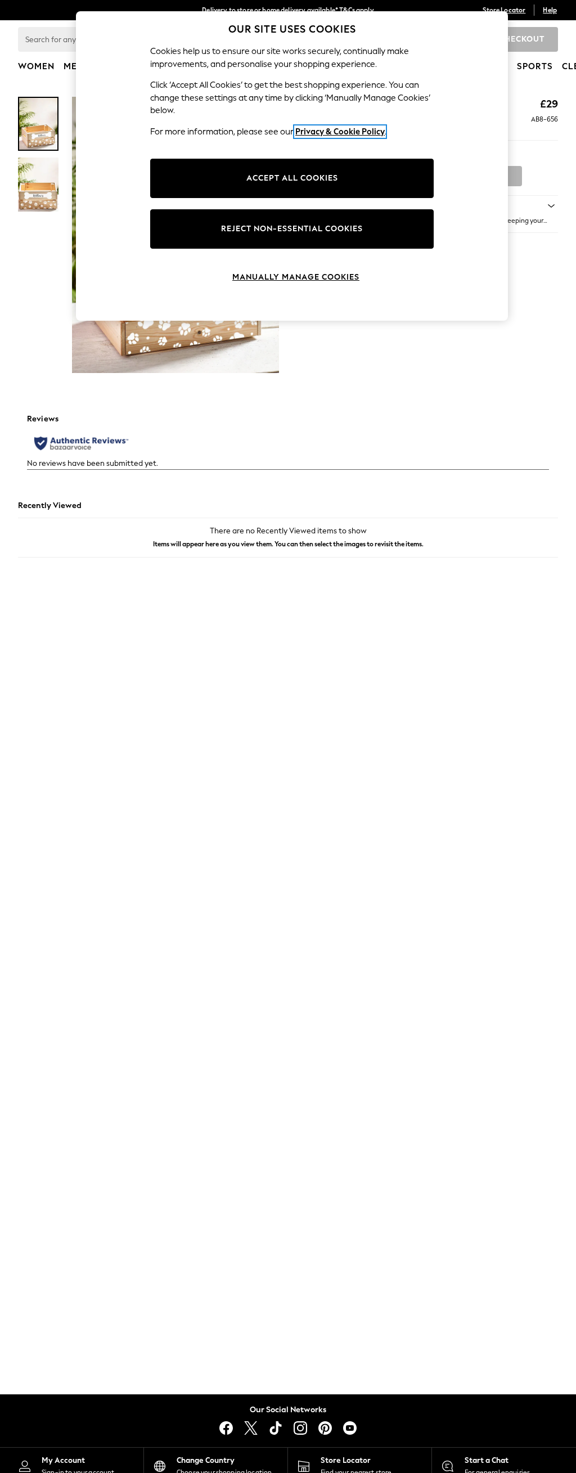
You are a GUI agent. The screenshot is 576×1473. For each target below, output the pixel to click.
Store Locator (504, 10)
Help (550, 10)
